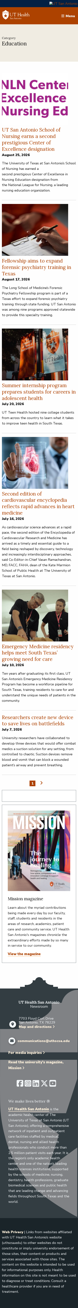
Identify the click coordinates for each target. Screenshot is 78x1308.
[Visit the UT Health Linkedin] (36, 1085)
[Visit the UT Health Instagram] (28, 1085)
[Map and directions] (12, 1024)
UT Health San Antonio (28, 1109)
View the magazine (24, 954)
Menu (70, 15)
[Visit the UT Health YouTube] (52, 1085)
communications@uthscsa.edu (44, 1041)
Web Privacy (12, 1232)
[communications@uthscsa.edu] (12, 1041)
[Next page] (41, 783)
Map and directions (35, 1026)
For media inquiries (25, 1052)
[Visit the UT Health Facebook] (20, 1085)
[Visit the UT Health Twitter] (44, 1085)
